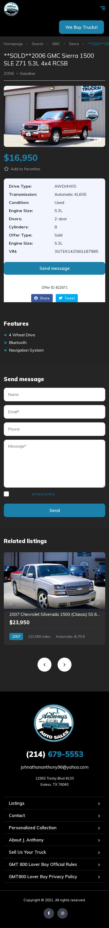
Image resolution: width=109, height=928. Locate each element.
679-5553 (54, 754)
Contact (17, 815)
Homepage (13, 43)
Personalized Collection (33, 827)
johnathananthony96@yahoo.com (54, 767)
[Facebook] (49, 913)
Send (54, 510)
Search (37, 43)
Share (44, 298)
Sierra (74, 43)
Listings (17, 803)
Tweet (69, 298)
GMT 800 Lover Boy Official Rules (43, 864)
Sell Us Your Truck (27, 852)
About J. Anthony (26, 839)
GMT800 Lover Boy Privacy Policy (43, 876)
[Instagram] (62, 913)
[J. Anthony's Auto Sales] (11, 9)
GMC (56, 43)
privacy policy (43, 494)
